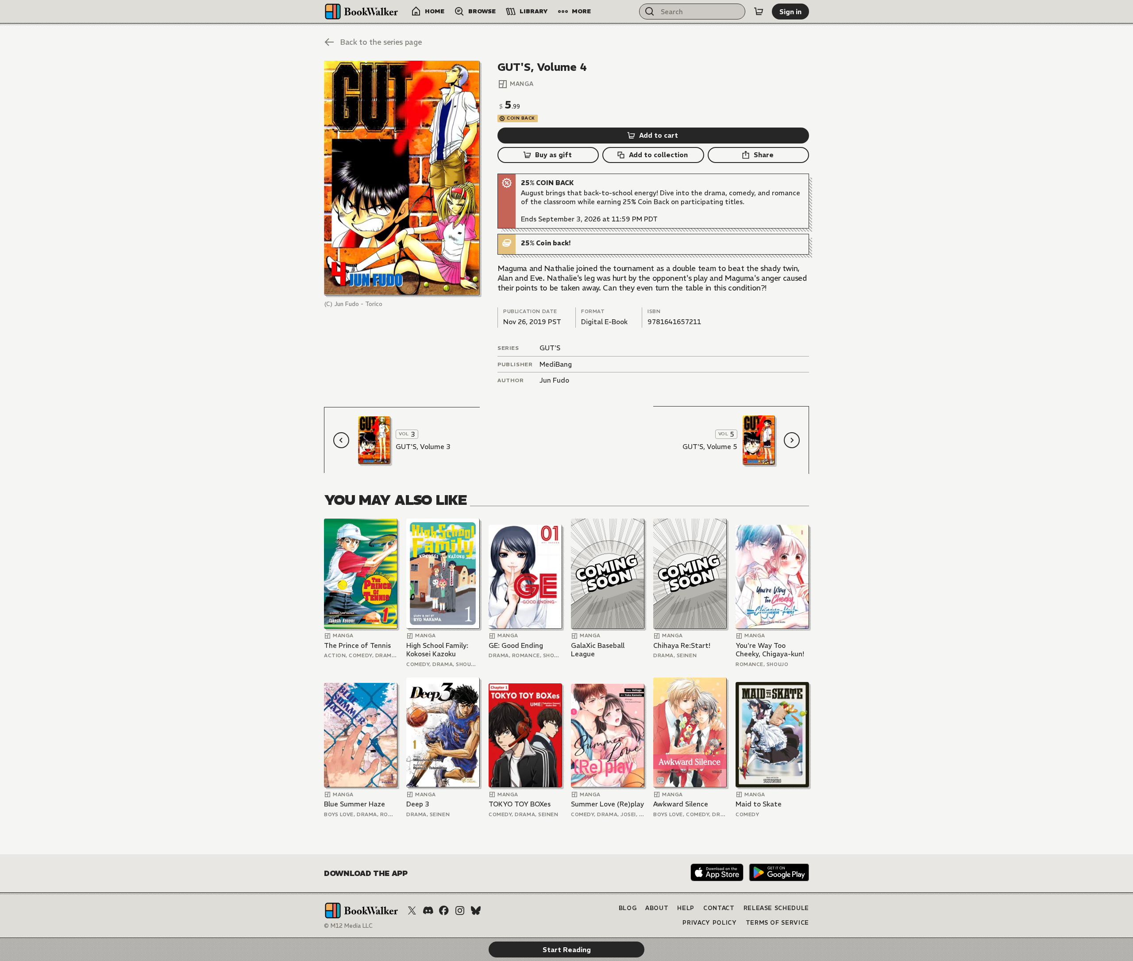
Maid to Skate (759, 804)
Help (685, 908)
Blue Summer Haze (354, 804)
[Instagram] (460, 910)
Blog (628, 908)
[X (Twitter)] (412, 910)
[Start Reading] (402, 178)
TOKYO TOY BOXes (520, 804)
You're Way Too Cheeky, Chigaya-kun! (770, 650)
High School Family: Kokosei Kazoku (437, 650)
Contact (719, 908)
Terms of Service (777, 923)
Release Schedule (776, 908)
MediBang (556, 364)
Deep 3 (417, 804)
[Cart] (758, 11)
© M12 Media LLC (348, 926)
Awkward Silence (680, 804)
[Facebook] (444, 910)
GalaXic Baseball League (597, 650)
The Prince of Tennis (357, 645)
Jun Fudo (554, 380)
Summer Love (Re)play (607, 804)
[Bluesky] (475, 910)
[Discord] (428, 910)
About (656, 908)
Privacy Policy (709, 923)
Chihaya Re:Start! (681, 645)
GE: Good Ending (516, 645)
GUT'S (550, 348)
